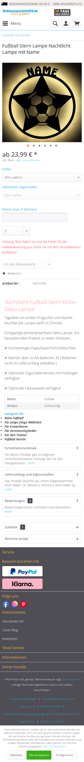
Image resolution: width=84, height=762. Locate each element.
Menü (16, 23)
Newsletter (10, 639)
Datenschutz (27, 722)
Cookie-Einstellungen (23, 699)
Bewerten (14, 273)
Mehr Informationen (54, 746)
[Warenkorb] (76, 23)
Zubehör (14, 527)
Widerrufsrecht (66, 714)
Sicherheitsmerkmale (21, 448)
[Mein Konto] (65, 23)
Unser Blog (10, 630)
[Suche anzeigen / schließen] (54, 23)
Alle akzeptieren (39, 755)
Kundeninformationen (56, 699)
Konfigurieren (64, 755)
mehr (31, 463)
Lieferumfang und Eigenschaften (29, 474)
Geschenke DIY (13, 621)
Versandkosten (71, 679)
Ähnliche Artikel (16, 539)
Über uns (25, 706)
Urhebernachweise (49, 706)
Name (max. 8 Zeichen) (19, 209)
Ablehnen (16, 755)
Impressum (58, 722)
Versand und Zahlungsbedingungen (28, 714)
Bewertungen (15, 501)
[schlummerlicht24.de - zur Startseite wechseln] (20, 13)
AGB (43, 722)
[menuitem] (11, 23)
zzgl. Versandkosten (28, 160)
